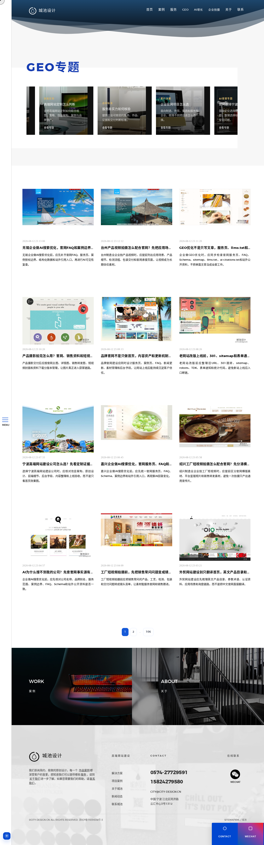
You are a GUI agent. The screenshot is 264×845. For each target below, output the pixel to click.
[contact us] (225, 834)
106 (148, 631)
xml (237, 820)
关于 (228, 9)
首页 (149, 9)
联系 (240, 9)
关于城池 (117, 788)
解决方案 (117, 773)
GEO (185, 9)
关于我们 (34, 779)
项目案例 (117, 781)
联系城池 (117, 804)
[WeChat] (251, 834)
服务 (173, 9)
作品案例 (84, 770)
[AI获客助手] (6, 836)
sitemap (229, 820)
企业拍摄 (214, 9)
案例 (161, 9)
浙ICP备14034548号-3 (91, 820)
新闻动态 (117, 796)
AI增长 (198, 9)
